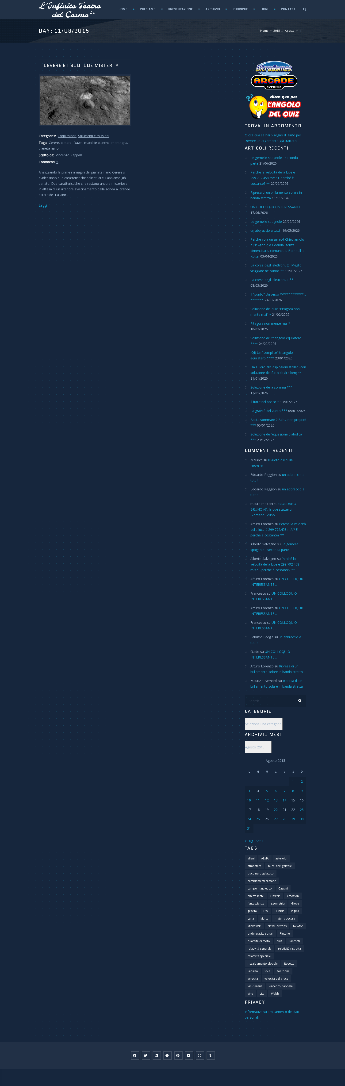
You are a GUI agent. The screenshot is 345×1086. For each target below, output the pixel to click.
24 (249, 819)
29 (293, 819)
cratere (66, 142)
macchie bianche (97, 142)
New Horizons (277, 926)
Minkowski (254, 926)
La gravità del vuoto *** (268, 410)
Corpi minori (67, 136)
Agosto (290, 31)
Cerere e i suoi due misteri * (81, 65)
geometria (278, 903)
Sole (267, 971)
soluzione (283, 971)
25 (258, 819)
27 (276, 819)
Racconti (294, 941)
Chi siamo (148, 9)
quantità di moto (259, 941)
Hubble (279, 911)
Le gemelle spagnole (266, 221)
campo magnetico (260, 888)
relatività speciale (259, 956)
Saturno (253, 971)
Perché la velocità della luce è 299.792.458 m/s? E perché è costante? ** (272, 178)
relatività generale (260, 949)
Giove (295, 903)
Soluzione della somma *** (271, 387)
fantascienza (256, 903)
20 (276, 809)
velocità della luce (276, 979)
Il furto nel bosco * (264, 402)
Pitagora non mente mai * (270, 323)
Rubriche (240, 9)
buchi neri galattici (280, 866)
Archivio (212, 9)
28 (284, 819)
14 (284, 800)
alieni (251, 858)
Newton (298, 926)
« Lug (249, 841)
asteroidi (281, 858)
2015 (276, 31)
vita (262, 994)
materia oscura (285, 918)
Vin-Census (255, 986)
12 (267, 800)
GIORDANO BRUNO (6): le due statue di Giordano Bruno (273, 509)
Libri (264, 9)
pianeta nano (49, 148)
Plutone (285, 934)
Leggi (43, 205)
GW (265, 911)
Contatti (288, 9)
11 (258, 800)
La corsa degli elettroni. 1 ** (271, 279)
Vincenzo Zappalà (281, 986)
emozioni (293, 896)
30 (302, 819)
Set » (259, 841)
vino (250, 994)
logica (295, 911)
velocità (253, 979)
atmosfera (254, 866)
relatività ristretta (289, 949)
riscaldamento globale (263, 964)
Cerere (54, 142)
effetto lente (256, 896)
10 (249, 800)
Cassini (283, 888)
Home (123, 9)
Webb (275, 994)
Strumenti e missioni (93, 136)
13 (276, 800)
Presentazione (180, 9)
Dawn (77, 142)
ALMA (265, 858)
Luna (251, 918)
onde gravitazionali (260, 934)
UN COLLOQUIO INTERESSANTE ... (277, 207)
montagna (119, 142)
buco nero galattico (261, 873)
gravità (252, 911)
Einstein (275, 896)
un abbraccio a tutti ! (265, 230)
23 (302, 809)
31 (249, 828)
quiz (279, 941)
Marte (264, 918)
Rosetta (289, 964)
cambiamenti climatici (262, 881)
